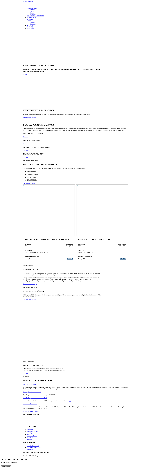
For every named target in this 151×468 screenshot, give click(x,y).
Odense (32, 13)
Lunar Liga (33, 24)
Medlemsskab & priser (33, 431)
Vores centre (32, 8)
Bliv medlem (32, 75)
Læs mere (25, 137)
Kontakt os (30, 449)
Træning (30, 19)
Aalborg (32, 9)
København (33, 14)
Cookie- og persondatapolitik (35, 447)
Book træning (32, 299)
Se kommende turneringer (30, 284)
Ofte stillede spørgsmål (33, 446)
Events (29, 20)
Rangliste (32, 22)
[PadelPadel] (75, 3)
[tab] (75, 384)
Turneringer (31, 17)
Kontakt (30, 27)
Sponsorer (31, 25)
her (70, 401)
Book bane (26, 75)
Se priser (32, 183)
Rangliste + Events (32, 436)
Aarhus (32, 11)
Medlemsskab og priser (35, 16)
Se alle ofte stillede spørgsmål (31, 411)
